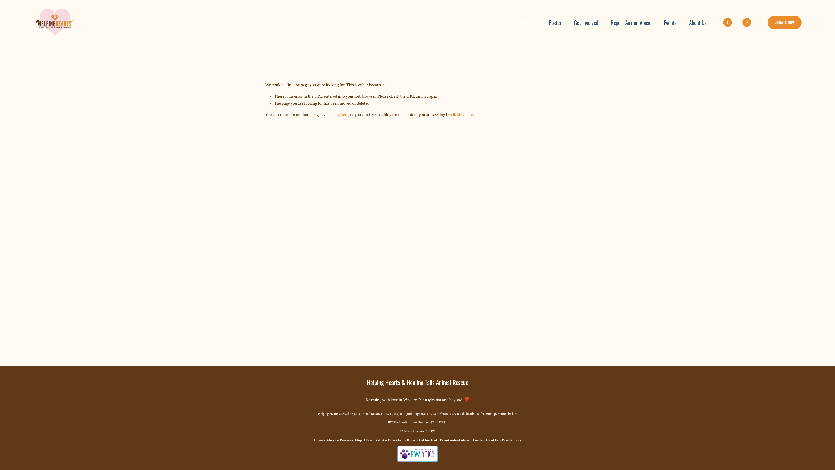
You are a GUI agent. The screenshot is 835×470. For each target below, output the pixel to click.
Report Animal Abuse (631, 22)
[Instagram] (746, 22)
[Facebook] (727, 22)
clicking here (337, 115)
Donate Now (785, 22)
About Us (697, 22)
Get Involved (586, 22)
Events (670, 22)
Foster (555, 22)
